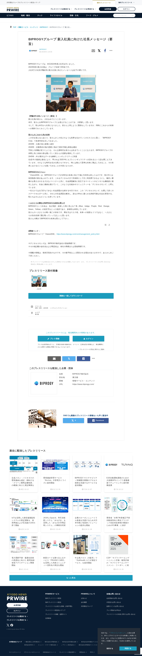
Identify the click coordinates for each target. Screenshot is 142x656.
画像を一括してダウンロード (71, 296)
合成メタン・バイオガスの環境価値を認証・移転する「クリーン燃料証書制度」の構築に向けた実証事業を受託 (23, 483)
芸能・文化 (74, 15)
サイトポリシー (14, 652)
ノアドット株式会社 (67, 645)
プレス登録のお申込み (113, 610)
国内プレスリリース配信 (53, 598)
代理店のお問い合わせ (113, 602)
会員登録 (108, 9)
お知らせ (84, 598)
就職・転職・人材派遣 (42, 308)
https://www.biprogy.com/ (83, 384)
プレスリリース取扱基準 (67, 652)
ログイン (126, 9)
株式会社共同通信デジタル (89, 642)
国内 (104, 3)
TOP (14, 27)
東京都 (37, 314)
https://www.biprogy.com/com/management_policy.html (78, 234)
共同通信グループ (87, 606)
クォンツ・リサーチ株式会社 (47, 645)
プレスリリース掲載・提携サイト (56, 614)
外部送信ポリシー (48, 652)
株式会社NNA (28, 645)
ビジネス (10, 15)
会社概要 (84, 602)
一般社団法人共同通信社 (32, 642)
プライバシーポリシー (118, 633)
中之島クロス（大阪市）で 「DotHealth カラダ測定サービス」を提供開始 (86, 560)
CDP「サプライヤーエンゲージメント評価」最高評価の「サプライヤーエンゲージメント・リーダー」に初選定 (117, 563)
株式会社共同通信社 (51, 642)
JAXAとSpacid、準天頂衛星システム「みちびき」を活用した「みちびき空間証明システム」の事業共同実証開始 (54, 523)
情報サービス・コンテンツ (28, 27)
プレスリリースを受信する (84, 9)
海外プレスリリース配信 (53, 602)
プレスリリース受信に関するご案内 (92, 349)
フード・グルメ (92, 15)
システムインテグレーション (58, 308)
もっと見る (71, 578)
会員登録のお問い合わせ (114, 598)
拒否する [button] (110, 648)
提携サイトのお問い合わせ (115, 606)
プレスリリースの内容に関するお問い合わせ (120, 614)
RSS (91, 652)
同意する (128, 648)
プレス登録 (54, 339)
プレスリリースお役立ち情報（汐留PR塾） (59, 606)
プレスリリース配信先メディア (55, 610)
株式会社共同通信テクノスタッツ (89, 645)
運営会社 (82, 652)
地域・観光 (25, 15)
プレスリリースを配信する (60, 9)
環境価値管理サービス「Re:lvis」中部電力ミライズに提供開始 (54, 480)
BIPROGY (44, 27)
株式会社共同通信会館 (69, 642)
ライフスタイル (56, 15)
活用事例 (48, 618)
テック (40, 15)
